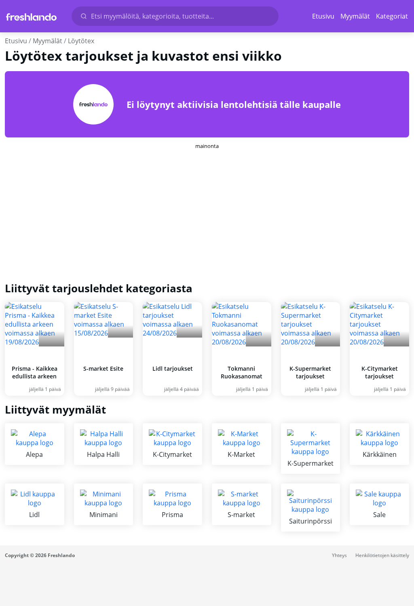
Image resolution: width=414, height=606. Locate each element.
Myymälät (355, 16)
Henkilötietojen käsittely (382, 555)
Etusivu (323, 16)
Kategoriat (392, 16)
